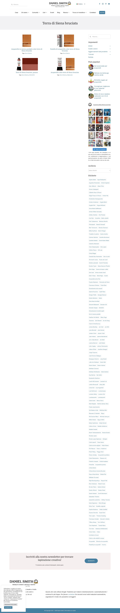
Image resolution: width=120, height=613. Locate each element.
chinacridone (92, 467)
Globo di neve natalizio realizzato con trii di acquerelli (102, 96)
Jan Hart (101, 327)
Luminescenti (101, 397)
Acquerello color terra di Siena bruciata (65, 72)
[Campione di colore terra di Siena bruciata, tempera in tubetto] (27, 59)
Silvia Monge (102, 503)
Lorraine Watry (93, 394)
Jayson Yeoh (101, 333)
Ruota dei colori (103, 259)
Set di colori (106, 256)
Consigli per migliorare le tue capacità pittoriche (102, 88)
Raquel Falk (104, 480)
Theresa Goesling (101, 516)
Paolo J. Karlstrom (101, 448)
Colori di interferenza (94, 323)
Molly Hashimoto (93, 423)
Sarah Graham (93, 493)
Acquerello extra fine (94, 279)
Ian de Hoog (106, 320)
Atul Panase (102, 215)
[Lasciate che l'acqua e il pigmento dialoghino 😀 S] (99, 135)
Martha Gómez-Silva (102, 403)
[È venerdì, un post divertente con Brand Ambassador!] (91, 135)
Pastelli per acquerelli (94, 544)
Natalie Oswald (93, 429)
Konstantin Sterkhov (94, 378)
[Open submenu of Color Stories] (110, 48)
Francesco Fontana (94, 285)
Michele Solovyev (104, 416)
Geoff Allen (102, 291)
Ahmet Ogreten (105, 182)
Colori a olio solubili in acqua (96, 538)
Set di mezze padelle (94, 314)
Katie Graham (104, 371)
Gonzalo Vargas (93, 307)
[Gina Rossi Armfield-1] (91, 72)
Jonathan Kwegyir (102, 349)
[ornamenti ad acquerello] (91, 79)
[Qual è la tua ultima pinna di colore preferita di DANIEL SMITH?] (91, 120)
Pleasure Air (103, 458)
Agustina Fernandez (94, 182)
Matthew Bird (103, 410)
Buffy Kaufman (93, 231)
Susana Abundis (93, 512)
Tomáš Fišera (101, 525)
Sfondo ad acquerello (102, 541)
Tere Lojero (92, 516)
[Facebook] (99, 4)
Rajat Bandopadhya (94, 480)
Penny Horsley (93, 455)
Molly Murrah (102, 423)
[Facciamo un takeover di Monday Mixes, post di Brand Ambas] (107, 120)
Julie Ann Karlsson (94, 362)
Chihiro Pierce (92, 250)
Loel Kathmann (93, 391)
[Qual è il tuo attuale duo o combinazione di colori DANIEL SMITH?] (91, 112)
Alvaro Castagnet (93, 189)
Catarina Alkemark (94, 243)
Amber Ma (105, 195)
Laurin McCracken (94, 381)
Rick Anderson (93, 483)
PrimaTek (91, 464)
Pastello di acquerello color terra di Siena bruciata (65, 50)
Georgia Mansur (102, 295)
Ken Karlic (99, 375)
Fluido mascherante (94, 407)
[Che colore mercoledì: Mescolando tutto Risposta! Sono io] (107, 143)
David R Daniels (103, 263)
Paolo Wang (92, 451)
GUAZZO (101, 307)
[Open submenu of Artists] (110, 46)
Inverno (104, 544)
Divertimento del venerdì (95, 288)
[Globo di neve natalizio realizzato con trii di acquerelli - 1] (91, 94)
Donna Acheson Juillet (102, 269)
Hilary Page (103, 317)
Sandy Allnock (93, 490)
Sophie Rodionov (93, 509)
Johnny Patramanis (102, 346)
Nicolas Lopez (93, 435)
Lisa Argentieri (99, 387)
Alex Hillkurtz (92, 186)
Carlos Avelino (104, 234)
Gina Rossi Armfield (94, 301)
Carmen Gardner (93, 237)
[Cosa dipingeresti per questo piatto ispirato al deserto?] (99, 143)
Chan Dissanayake (94, 247)
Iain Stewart (98, 320)
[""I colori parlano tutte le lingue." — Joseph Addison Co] (99, 120)
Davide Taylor (92, 266)
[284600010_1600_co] (65, 59)
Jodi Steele (102, 343)
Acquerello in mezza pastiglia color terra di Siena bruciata (26, 50)
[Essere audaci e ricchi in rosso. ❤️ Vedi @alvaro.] (99, 112)
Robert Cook (101, 483)
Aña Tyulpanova (93, 221)
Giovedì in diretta (104, 519)
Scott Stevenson (102, 493)
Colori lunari (92, 400)
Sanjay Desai (101, 490)
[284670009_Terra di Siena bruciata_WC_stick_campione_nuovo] (65, 35)
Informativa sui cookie (70, 610)
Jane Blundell (92, 330)
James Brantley (93, 327)
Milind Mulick (92, 419)
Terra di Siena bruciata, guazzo (27, 72)
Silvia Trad (92, 506)
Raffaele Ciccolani (94, 477)
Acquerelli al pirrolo (100, 464)
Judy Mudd (103, 359)
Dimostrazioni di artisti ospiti (96, 311)
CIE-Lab (100, 250)
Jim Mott (102, 339)
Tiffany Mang (92, 522)
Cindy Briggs (92, 253)
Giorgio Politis (92, 295)
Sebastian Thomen (94, 496)
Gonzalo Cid (103, 304)
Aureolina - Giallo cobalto (101, 218)
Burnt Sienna (28, 53)
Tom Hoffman (101, 522)
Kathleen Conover (94, 368)
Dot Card (91, 272)
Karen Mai (103, 362)
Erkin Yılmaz (92, 275)
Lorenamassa (102, 391)
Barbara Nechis (103, 221)
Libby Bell (102, 384)
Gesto (100, 298)
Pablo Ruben (105, 445)
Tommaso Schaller (94, 519)
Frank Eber (103, 285)
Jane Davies (101, 330)
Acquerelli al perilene (103, 455)
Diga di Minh (101, 419)
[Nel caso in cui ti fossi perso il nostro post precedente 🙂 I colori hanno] (91, 127)
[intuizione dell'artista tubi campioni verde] (91, 86)
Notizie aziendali (93, 263)
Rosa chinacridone (94, 474)
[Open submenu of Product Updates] (110, 51)
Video (98, 532)
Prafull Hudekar (104, 461)
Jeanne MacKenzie (102, 336)
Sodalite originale (100, 506)
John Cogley (92, 346)
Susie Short (102, 512)
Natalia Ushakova (102, 426)
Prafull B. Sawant (93, 461)
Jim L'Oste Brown (93, 339)
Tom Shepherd (93, 525)
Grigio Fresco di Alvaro (95, 195)
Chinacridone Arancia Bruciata (97, 471)
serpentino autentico (94, 499)
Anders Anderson (93, 202)
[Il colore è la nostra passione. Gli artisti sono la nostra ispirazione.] (107, 135)
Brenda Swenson (103, 227)
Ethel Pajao (100, 275)
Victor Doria (92, 532)
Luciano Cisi (101, 394)
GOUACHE (32, 75)
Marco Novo (100, 400)
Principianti (92, 224)
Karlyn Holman (101, 365)
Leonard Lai (103, 381)
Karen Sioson (92, 365)
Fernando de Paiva (104, 282)
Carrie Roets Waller (104, 240)
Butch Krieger (102, 231)
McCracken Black (94, 416)
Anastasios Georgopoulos (96, 199)
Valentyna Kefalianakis (101, 528)
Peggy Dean (100, 451)
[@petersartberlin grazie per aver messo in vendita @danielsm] (107, 127)
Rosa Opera (100, 442)
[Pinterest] (106, 4)
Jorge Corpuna (93, 352)
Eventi (106, 275)
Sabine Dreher (101, 487)
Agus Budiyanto (101, 179)
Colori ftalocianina (94, 458)
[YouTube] (109, 4)
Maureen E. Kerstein (94, 413)
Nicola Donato (106, 432)
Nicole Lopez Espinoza (95, 439)
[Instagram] (103, 4)
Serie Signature (93, 503)
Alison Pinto (101, 186)
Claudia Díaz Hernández (95, 256)
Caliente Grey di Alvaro (95, 192)
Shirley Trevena (105, 499)
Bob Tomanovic (93, 227)
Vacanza (91, 320)
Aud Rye (91, 218)
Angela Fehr (92, 205)
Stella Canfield (103, 509)
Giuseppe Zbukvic (94, 359)
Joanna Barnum (93, 343)
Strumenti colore (93, 259)
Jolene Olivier (92, 349)
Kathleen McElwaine (94, 371)
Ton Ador (91, 528)
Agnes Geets (92, 179)
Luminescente (92, 397)
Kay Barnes (92, 375)
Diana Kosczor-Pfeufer (104, 266)
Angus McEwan (101, 205)
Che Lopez (103, 247)
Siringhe (105, 439)
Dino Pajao (92, 269)
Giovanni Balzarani (94, 304)
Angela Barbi (103, 202)
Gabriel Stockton (93, 291)
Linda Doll (91, 387)
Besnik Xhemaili (100, 224)
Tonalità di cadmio (94, 234)
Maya (102, 413)
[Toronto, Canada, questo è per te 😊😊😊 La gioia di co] (107, 112)
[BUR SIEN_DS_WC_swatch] (27, 35)
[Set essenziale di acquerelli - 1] (91, 65)
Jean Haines (92, 336)
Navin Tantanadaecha (95, 432)
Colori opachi (92, 442)
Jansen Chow (92, 333)
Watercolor (70, 75)
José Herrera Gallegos (95, 355)
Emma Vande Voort (100, 272)
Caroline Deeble (93, 240)
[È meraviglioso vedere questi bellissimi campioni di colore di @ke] (91, 143)
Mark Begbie (92, 403)
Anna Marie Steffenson (95, 208)
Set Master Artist (93, 410)
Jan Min (107, 327)
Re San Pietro (92, 487)
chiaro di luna (92, 426)
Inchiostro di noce (94, 535)
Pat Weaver (92, 448)
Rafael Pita (103, 474)
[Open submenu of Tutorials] (110, 54)
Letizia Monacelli (93, 384)
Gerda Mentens (93, 298)
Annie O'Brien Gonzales (95, 211)
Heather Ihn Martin (94, 317)
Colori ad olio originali (94, 445)
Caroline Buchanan (104, 237)
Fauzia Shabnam (93, 282)
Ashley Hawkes (93, 215)
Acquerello (92, 541)
